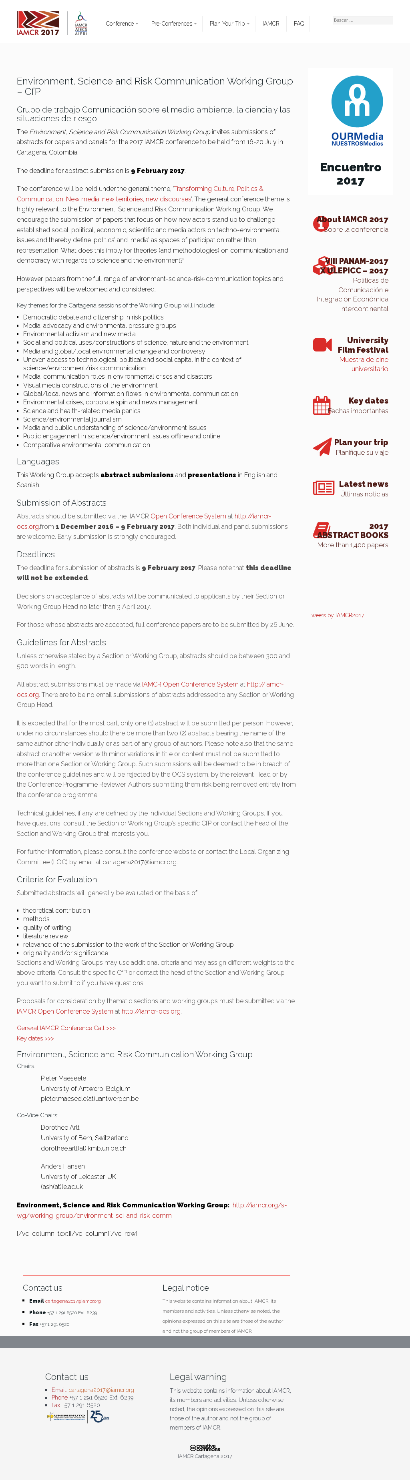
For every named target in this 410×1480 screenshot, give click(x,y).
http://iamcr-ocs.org (151, 1011)
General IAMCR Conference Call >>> (66, 1028)
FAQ (299, 23)
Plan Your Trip (227, 23)
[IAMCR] (59, 27)
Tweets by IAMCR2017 (336, 615)
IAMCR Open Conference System (190, 684)
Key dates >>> (35, 1038)
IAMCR (271, 23)
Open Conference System (188, 516)
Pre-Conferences (171, 23)
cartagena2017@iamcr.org (73, 1301)
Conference (120, 23)
